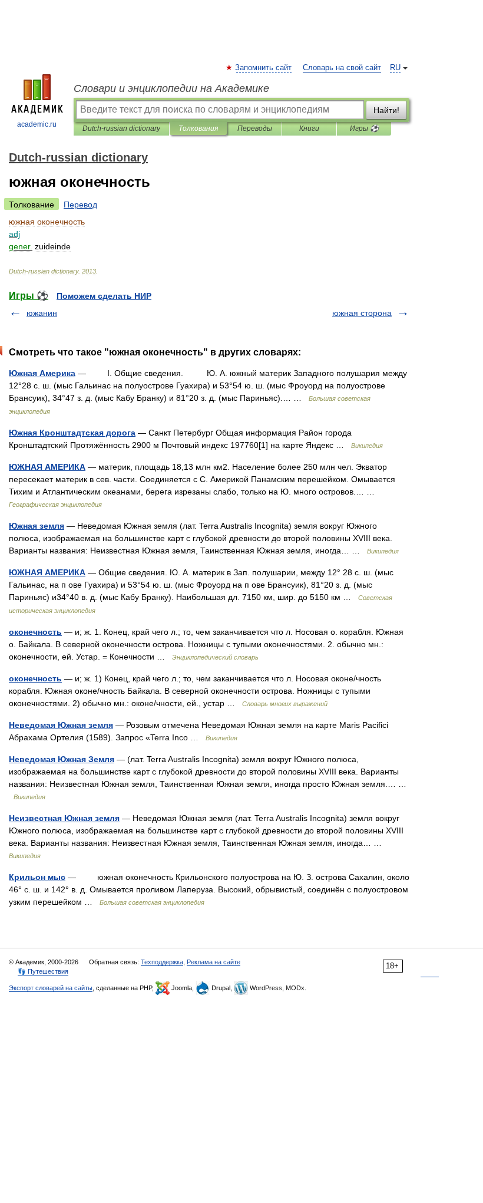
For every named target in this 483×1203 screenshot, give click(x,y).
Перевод (80, 204)
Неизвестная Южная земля (64, 818)
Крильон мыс (37, 877)
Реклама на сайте (213, 961)
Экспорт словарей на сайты (50, 987)
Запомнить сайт (264, 68)
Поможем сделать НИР (104, 296)
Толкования (198, 128)
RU (395, 68)
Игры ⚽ (364, 128)
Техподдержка (162, 961)
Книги (309, 128)
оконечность (35, 632)
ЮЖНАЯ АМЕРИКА (47, 467)
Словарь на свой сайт (342, 68)
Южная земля (36, 525)
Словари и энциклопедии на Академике (171, 88)
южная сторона (362, 313)
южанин (42, 313)
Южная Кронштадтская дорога (72, 432)
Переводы (254, 128)
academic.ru (37, 124)
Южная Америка (42, 373)
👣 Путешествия (43, 971)
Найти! (386, 110)
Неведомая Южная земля (61, 725)
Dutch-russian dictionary (121, 128)
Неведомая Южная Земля (61, 759)
